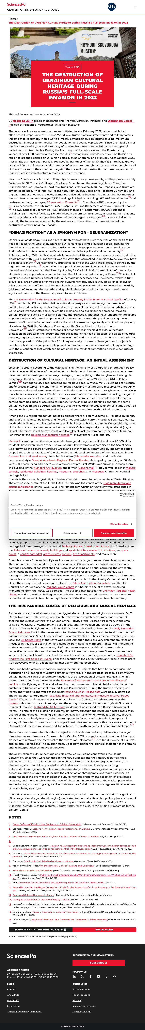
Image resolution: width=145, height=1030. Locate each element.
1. (9, 824)
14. (10, 899)
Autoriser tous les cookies (114, 533)
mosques (98, 471)
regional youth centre (60, 587)
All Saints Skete (31, 639)
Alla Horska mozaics (88, 456)
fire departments (84, 554)
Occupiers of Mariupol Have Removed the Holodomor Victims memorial (68, 919)
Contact (11, 989)
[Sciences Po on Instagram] (98, 976)
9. (10, 870)
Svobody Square (72, 546)
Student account (81, 989)
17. (10, 919)
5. (9, 845)
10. (10, 875)
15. (10, 904)
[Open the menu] (136, 7)
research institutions (102, 550)
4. (10, 841)
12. (10, 887)
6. (10, 853)
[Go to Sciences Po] (21, 957)
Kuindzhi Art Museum (48, 467)
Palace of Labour (25, 550)
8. (10, 865)
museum (14, 703)
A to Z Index (13, 995)
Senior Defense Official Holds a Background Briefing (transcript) (47, 824)
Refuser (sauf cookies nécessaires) (31, 533)
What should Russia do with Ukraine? (33, 870)
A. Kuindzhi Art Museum (49, 707)
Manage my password (84, 1006)
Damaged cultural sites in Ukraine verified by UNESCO (41, 899)
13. (10, 895)
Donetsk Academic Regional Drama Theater (60, 460)
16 (132, 724)
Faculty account (81, 995)
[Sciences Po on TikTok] (106, 976)
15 (71, 433)
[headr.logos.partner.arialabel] (111, 7)
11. (10, 882)
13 (84, 377)
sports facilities (78, 550)
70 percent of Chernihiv (63, 202)
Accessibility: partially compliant (24, 1011)
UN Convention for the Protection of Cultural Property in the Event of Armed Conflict (68, 299)
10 (118, 272)
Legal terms (13, 1006)
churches (79, 471)
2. (9, 828)
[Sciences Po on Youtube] (114, 976)
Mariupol (14, 441)
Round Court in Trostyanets (82, 691)
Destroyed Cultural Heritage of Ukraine (33, 895)
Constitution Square (96, 546)
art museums (52, 554)
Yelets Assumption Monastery (91, 583)
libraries (52, 471)
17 (94, 738)
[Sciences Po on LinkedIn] (74, 976)
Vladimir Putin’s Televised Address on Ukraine (48, 861)
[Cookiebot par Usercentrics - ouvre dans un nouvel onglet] (121, 495)
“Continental (86, 467)
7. (9, 861)
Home (13, 18)
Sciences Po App (81, 1011)
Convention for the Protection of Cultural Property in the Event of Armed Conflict (61, 882)
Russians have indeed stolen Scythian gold (54, 912)
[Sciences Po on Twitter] (82, 976)
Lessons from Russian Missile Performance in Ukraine (61, 828)
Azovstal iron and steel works (27, 456)
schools (13, 471)
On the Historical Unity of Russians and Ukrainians (67, 865)
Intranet (76, 1000)
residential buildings (33, 471)
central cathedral (31, 554)
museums (65, 471)
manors (131, 467)
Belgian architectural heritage (50, 434)
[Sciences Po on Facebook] (90, 976)
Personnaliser (71, 533)
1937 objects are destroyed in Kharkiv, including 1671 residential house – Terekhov (56, 836)
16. (10, 912)
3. (9, 836)
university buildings (49, 550)
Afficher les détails (119, 524)
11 (16, 301)
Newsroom (13, 1000)
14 (20, 381)
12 (25, 328)
